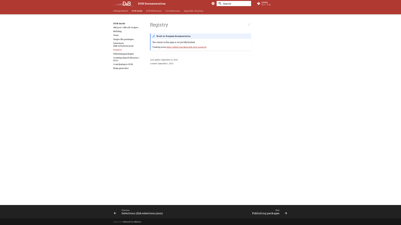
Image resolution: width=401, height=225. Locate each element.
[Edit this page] (249, 24)
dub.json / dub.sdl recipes (125, 27)
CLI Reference (173, 11)
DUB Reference (154, 11)
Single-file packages (123, 39)
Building (117, 31)
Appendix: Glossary (193, 11)
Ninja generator (121, 68)
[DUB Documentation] (123, 3)
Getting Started (120, 11)
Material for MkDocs (132, 221)
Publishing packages (123, 53)
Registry (117, 49)
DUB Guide (137, 11)
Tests (116, 35)
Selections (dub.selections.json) (123, 44)
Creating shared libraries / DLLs (126, 59)
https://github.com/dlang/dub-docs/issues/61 (186, 47)
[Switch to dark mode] (213, 4)
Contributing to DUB (123, 64)
